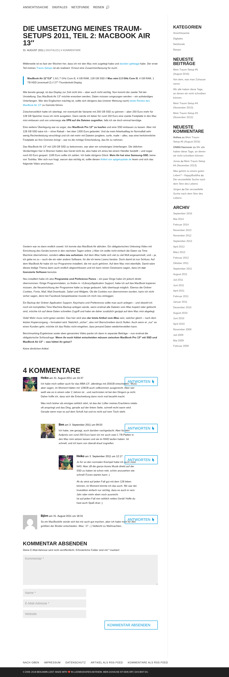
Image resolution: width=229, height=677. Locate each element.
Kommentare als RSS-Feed (148, 662)
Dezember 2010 (182, 307)
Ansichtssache (35, 7)
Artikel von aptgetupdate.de (115, 159)
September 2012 (182, 241)
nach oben (31, 662)
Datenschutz (75, 662)
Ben (61, 424)
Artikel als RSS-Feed (107, 662)
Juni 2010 (178, 318)
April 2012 (179, 246)
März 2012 (179, 252)
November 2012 (182, 235)
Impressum (52, 662)
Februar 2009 (181, 345)
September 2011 (182, 268)
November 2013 (182, 230)
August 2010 (180, 312)
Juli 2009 (178, 334)
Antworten (139, 381)
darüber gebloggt (129, 63)
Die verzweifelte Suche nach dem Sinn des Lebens (188, 193)
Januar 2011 (180, 301)
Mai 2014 (178, 219)
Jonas (176, 161)
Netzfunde (80, 7)
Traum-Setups (44, 67)
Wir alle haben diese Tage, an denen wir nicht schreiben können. (189, 93)
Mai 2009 (178, 340)
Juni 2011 (178, 285)
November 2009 (182, 329)
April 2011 (178, 290)
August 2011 (180, 274)
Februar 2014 (181, 224)
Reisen (98, 7)
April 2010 (179, 323)
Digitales (59, 7)
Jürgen (177, 189)
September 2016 (182, 213)
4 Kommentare (71, 50)
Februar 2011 (181, 296)
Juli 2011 (178, 279)
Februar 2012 (181, 257)
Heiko (45, 377)
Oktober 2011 (181, 263)
